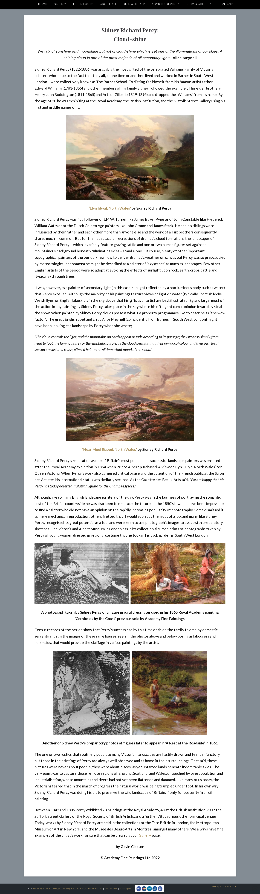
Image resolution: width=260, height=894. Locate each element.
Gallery (145, 835)
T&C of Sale (111, 888)
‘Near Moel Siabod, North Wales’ (109, 449)
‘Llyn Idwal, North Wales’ (110, 208)
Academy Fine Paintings (46, 888)
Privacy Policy (70, 888)
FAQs (83, 888)
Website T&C (95, 888)
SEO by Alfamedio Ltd (224, 886)
